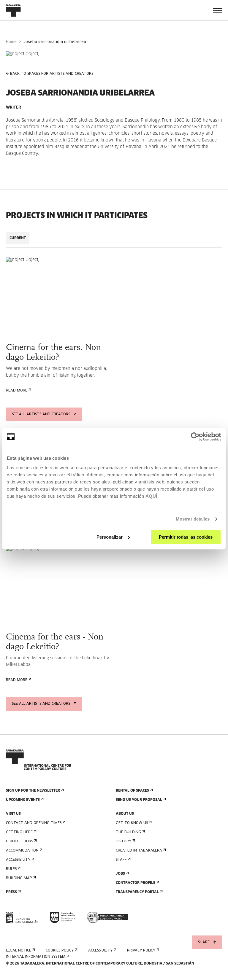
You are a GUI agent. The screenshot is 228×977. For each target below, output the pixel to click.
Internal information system (35, 957)
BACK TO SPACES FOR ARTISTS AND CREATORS (51, 74)
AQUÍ (151, 496)
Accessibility (18, 860)
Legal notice (18, 950)
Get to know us (132, 823)
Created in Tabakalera (139, 850)
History (123, 841)
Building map (19, 878)
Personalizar (109, 537)
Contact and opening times (33, 823)
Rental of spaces (132, 791)
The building (128, 832)
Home (11, 42)
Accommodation (22, 850)
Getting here (19, 832)
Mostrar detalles (193, 518)
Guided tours (19, 841)
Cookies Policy (60, 950)
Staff (121, 860)
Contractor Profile (135, 883)
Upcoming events (23, 800)
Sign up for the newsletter (33, 791)
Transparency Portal (137, 892)
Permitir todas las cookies (186, 537)
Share (204, 942)
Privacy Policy (141, 950)
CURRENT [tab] (18, 238)
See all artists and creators (41, 414)
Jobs (120, 874)
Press (11, 892)
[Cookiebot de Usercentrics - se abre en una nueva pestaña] (195, 436)
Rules (11, 869)
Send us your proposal (139, 800)
